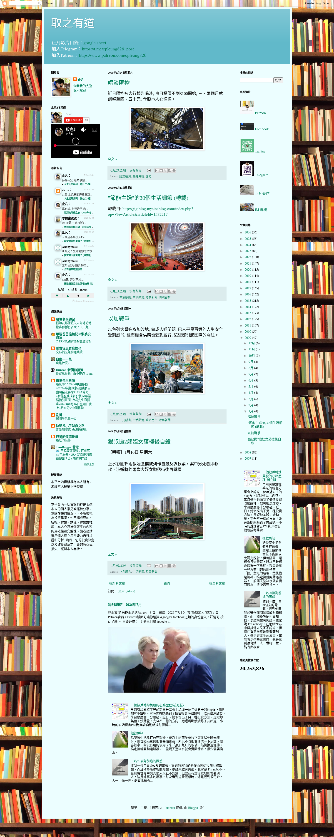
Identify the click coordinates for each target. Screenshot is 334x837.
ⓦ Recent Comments (83, 300)
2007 (248, 458)
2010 (248, 331)
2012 (248, 319)
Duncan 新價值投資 (69, 369)
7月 (251, 374)
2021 (248, 263)
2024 (248, 245)
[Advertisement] (72, 626)
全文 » (112, 159)
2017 (248, 288)
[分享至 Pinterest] (174, 170)
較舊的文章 (217, 583)
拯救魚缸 (137, 733)
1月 (251, 411)
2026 (248, 232)
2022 (248, 257)
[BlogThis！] (161, 170)
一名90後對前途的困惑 (146, 761)
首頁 (167, 583)
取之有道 (73, 22)
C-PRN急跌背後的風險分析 (73, 341)
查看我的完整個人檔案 (82, 88)
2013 (248, 313)
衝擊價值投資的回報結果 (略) (78, 283)
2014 (248, 307)
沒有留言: (136, 170)
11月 (252, 349)
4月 (251, 392)
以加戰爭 (119, 318)
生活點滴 (138, 297)
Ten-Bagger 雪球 (67, 447)
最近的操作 (63, 440)
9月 (251, 361)
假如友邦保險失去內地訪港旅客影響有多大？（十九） (73, 325)
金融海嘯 (138, 176)
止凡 (81, 79)
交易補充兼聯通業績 (69, 352)
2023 (248, 251)
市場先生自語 (65, 380)
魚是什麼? (62, 363)
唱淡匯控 (119, 82)
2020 (248, 269)
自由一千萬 (64, 359)
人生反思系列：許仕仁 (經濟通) (80, 184)
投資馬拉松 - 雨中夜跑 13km (74, 373)
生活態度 (125, 297)
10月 (252, 355)
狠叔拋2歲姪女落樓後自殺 (139, 441)
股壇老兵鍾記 (65, 319)
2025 (248, 238)
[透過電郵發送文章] (149, 170)
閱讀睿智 (165, 297)
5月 (251, 386)
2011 (248, 325)
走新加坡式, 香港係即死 (71, 429)
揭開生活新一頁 (66, 418)
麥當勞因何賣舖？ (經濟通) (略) (79, 241)
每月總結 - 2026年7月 (125, 604)
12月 (252, 343)
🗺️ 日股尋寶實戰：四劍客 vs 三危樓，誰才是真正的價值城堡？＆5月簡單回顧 (74, 455)
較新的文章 (117, 583)
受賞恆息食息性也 (68, 348)
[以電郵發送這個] (157, 170)
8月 (251, 368)
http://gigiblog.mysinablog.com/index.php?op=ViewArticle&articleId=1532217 (150, 211)
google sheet (94, 43)
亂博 (59, 414)
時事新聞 (151, 297)
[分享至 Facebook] (169, 170)
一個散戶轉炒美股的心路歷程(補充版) (157, 705)
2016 (248, 294)
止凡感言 (125, 420)
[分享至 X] (165, 170)
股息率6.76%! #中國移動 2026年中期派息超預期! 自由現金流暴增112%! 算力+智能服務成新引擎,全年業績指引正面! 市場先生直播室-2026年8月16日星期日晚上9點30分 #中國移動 (74, 396)
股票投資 (125, 176)
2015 (248, 300)
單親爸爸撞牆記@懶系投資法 (73, 336)
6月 (251, 380)
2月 (251, 405)
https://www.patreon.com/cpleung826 (112, 55)
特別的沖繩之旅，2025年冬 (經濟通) (82, 212)
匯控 (149, 176)
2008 (248, 452)
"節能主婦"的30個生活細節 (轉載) (148, 197)
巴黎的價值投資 (67, 436)
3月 (251, 399)
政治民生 (151, 420)
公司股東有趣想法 (73, 269)
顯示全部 (89, 464)
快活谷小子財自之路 (70, 425)
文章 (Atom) (126, 591)
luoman (170, 807)
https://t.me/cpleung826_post (108, 49)
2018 (248, 282)
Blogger (193, 807)
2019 (248, 275)
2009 (248, 337)
